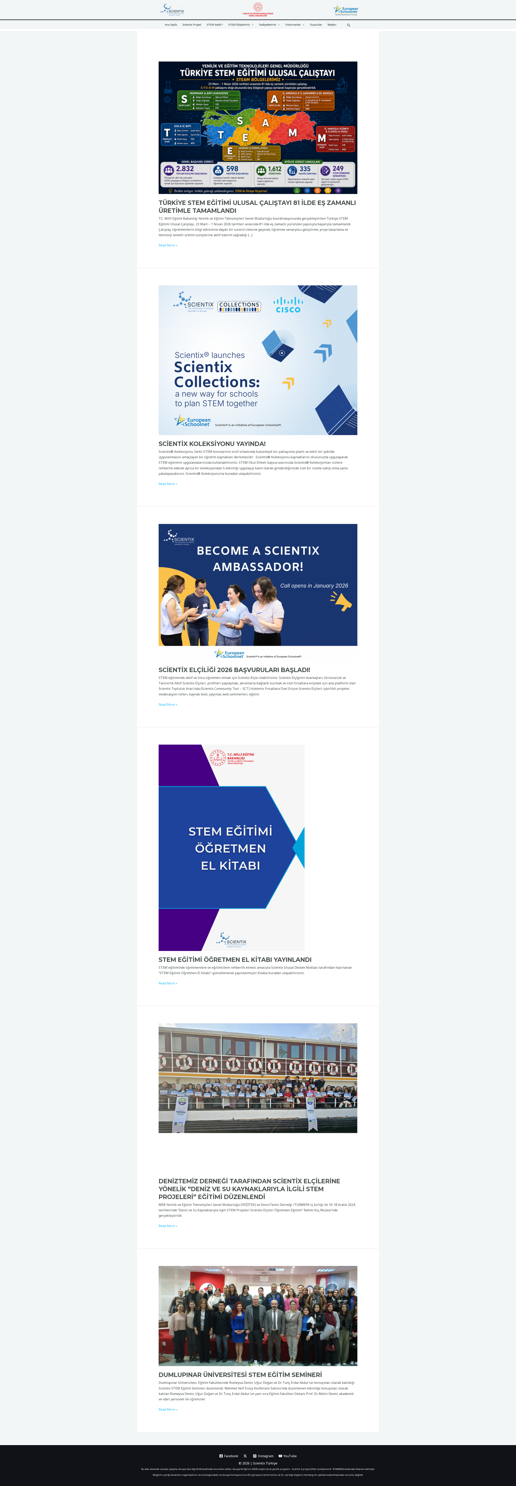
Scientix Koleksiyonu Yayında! (212, 444)
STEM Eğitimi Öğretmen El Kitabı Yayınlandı (235, 959)
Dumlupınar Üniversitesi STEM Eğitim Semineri (240, 1375)
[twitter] (245, 1456)
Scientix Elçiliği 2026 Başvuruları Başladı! (234, 670)
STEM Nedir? (215, 24)
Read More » (168, 245)
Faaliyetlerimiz (267, 24)
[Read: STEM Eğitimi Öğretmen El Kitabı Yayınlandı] (232, 847)
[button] (251, 24)
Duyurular (316, 24)
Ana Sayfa (171, 24)
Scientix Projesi (191, 24)
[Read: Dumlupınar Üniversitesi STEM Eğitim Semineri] (258, 1315)
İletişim (332, 24)
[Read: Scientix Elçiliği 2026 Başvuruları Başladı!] (258, 592)
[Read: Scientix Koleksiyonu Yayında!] (258, 360)
